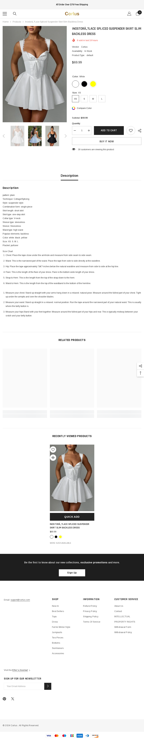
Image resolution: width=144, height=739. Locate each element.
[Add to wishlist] (130, 130)
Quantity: (76, 123)
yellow (60, 537)
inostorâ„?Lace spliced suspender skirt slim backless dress (69, 526)
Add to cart (109, 130)
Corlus (84, 47)
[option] (35, 74)
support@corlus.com (20, 600)
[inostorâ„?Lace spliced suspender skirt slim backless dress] (72, 478)
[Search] (15, 14)
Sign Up (72, 573)
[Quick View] (53, 457)
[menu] (5, 14)
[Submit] (47, 686)
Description (69, 175)
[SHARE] (138, 130)
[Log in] (129, 14)
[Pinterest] (4, 699)
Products (17, 22)
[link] (25, 412)
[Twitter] (12, 699)
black (56, 537)
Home (6, 22)
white (51, 537)
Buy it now (107, 141)
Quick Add (72, 516)
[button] (3, 136)
